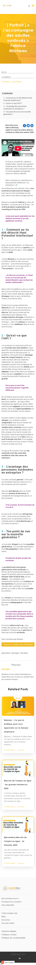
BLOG (4, 72)
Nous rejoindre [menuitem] (8, 905)
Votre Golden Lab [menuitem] (9, 913)
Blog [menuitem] (3, 916)
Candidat (6, 77)
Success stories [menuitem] (8, 923)
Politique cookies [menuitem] (9, 934)
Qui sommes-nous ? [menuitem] (10, 898)
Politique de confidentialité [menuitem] (13, 938)
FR (29, 6)
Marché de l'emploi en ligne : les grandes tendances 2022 (18, 784)
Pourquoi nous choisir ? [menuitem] (12, 902)
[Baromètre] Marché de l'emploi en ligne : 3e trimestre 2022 (15, 841)
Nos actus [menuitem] (6, 920)
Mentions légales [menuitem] (9, 931)
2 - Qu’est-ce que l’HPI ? (12, 103)
